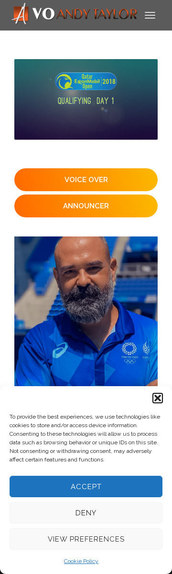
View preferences (86, 539)
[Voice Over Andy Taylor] (75, 14)
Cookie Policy (81, 561)
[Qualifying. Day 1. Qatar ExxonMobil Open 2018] (86, 99)
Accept (86, 486)
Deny (86, 513)
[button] (157, 398)
